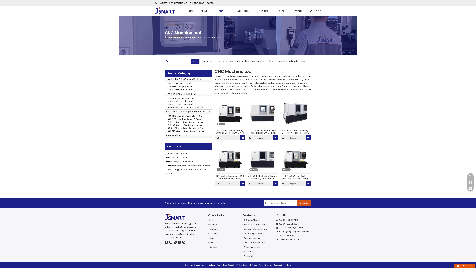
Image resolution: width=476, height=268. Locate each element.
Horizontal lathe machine (254, 224)
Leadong (287, 265)
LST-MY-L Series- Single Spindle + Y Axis (186, 131)
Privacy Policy (258, 265)
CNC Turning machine (262, 61)
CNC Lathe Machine (239, 61)
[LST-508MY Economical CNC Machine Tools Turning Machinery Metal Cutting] (230, 158)
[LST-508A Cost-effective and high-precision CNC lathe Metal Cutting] (263, 112)
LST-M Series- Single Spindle (181, 98)
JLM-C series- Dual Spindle (180, 89)
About (212, 238)
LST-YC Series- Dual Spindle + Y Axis (184, 119)
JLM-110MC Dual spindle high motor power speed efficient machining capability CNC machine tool (295, 131)
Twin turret (248, 256)
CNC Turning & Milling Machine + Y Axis (186, 111)
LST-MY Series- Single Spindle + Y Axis (185, 116)
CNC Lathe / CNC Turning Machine (184, 79)
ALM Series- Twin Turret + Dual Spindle (185, 107)
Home (212, 220)
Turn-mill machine (252, 238)
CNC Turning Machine (253, 233)
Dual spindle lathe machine (255, 229)
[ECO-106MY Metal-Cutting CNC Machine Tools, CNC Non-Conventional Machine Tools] (230, 112)
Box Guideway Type (177, 135)
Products (213, 224)
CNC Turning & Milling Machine (183, 93)
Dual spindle (249, 251)
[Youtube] (179, 242)
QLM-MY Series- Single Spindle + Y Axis (185, 122)
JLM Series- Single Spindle (180, 86)
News (211, 242)
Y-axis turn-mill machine (254, 242)
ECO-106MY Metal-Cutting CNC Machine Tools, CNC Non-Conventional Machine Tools (230, 131)
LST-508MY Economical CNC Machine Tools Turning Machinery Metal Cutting (230, 177)
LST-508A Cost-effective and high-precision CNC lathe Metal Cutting (262, 131)
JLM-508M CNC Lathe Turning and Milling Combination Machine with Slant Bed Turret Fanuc (262, 177)
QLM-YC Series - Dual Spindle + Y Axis (185, 125)
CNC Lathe (222, 61)
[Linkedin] (170, 242)
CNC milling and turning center (291, 61)
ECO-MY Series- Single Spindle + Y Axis (185, 128)
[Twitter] (175, 242)
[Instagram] (183, 242)
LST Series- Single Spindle (179, 83)
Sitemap (268, 265)
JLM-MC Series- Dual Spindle (181, 104)
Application (214, 229)
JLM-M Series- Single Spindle (181, 101)
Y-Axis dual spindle (252, 247)
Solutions (213, 233)
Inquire (228, 138)
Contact (213, 247)
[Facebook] (166, 242)
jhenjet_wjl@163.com (183, 161)
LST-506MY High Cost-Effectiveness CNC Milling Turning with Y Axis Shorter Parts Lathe (295, 177)
